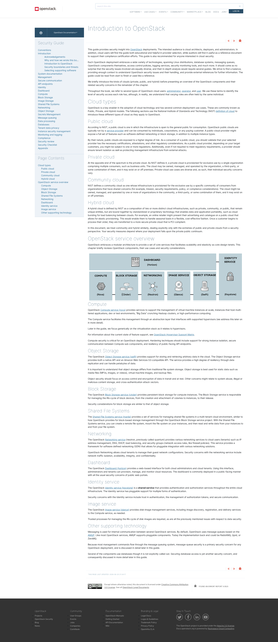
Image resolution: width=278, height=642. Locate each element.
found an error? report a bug (213, 586)
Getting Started (112, 619)
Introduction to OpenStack (58, 63)
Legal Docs (146, 615)
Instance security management (54, 131)
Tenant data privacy (48, 127)
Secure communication (50, 80)
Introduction (44, 53)
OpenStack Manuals (115, 615)
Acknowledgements (54, 56)
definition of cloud (225, 111)
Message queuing (47, 117)
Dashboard (44, 90)
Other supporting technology (56, 212)
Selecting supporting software (60, 70)
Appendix (43, 148)
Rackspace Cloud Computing (221, 628)
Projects (38, 615)
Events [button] (163, 12)
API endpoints (45, 83)
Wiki (107, 626)
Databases (43, 124)
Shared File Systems (48, 104)
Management (45, 77)
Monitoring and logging (50, 134)
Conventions (44, 50)
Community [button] (177, 12)
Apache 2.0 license (225, 625)
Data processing (46, 121)
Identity (42, 87)
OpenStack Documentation (65, 32)
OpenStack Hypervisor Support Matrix (174, 334)
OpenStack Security (44, 619)
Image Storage (46, 100)
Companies (75, 626)
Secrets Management (49, 114)
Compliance (44, 138)
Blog (208, 12)
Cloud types (44, 165)
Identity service (49, 205)
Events (73, 619)
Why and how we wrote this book (61, 60)
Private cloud (48, 172)
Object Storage (46, 111)
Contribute (75, 629)
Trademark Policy (149, 622)
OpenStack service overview (53, 182)
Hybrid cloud (48, 178)
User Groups (75, 615)
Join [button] (224, 12)
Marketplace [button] (194, 12)
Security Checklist (47, 144)
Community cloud (50, 175)
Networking (44, 107)
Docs (216, 12)
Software (135, 12)
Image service (48, 209)
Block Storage (45, 97)
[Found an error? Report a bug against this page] (240, 41)
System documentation (50, 73)
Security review (46, 141)
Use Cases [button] (149, 12)
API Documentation (114, 622)
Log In (236, 11)
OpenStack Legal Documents (136, 587)
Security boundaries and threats (61, 67)
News (37, 626)
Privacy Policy (147, 626)
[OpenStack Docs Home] (41, 32)
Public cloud (47, 168)
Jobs (72, 622)
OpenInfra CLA (147, 629)
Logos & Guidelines (149, 619)
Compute (43, 94)
